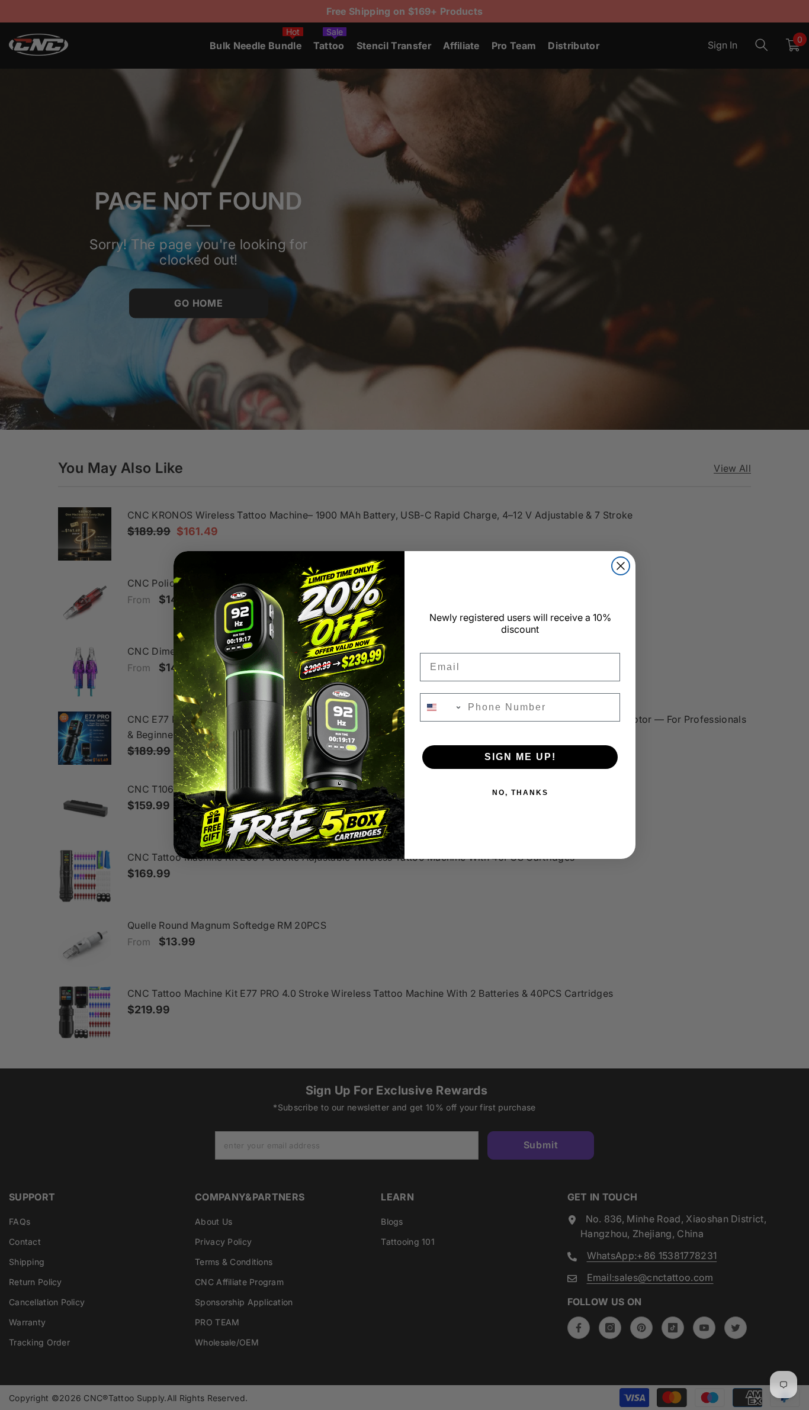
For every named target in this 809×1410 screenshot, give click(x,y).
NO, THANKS (520, 792)
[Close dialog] (621, 566)
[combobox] (441, 707)
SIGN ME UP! (520, 757)
